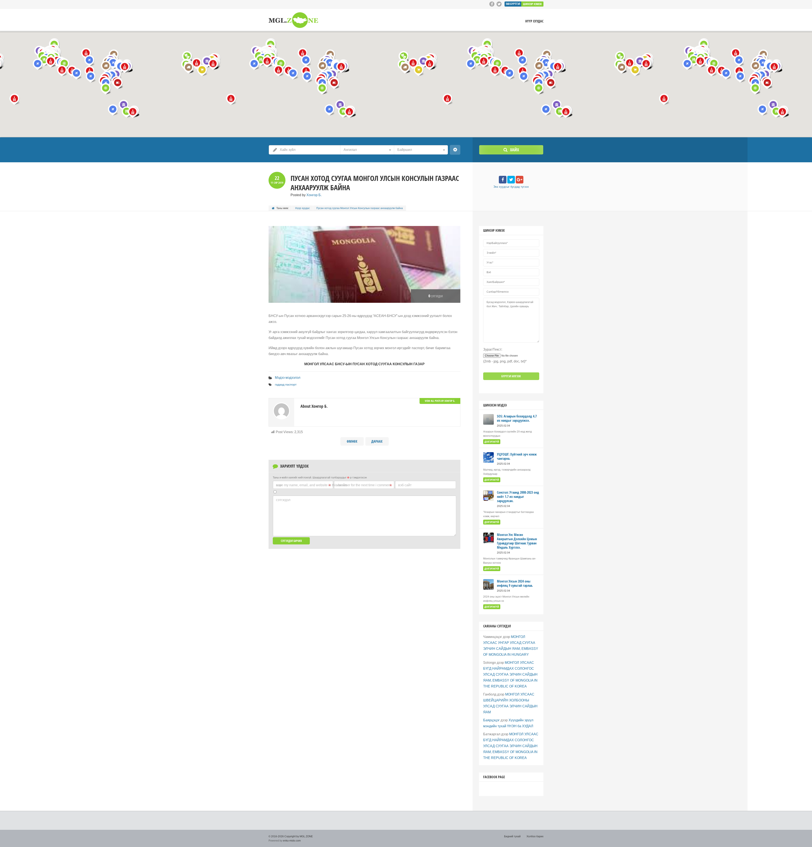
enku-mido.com (292, 840)
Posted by (306, 195)
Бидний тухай (512, 836)
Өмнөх (352, 441)
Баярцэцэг (491, 720)
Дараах (377, 441)
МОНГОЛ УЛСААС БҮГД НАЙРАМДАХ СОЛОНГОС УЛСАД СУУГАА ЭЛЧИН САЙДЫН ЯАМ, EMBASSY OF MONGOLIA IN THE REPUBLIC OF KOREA (510, 674)
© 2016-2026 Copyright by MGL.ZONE (291, 836)
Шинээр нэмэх (532, 4)
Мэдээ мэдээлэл (287, 377)
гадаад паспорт (285, 384)
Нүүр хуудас (534, 21)
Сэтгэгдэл (283, 500)
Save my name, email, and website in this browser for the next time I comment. (334, 485)
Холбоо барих (535, 836)
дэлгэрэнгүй (491, 441)
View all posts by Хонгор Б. (440, 401)
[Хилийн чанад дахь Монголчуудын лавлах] (293, 20)
